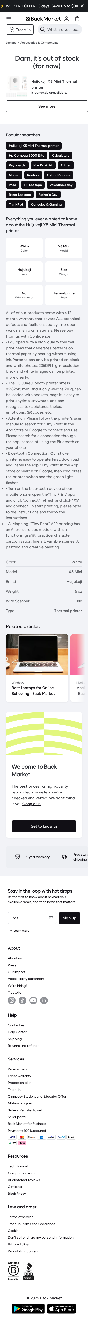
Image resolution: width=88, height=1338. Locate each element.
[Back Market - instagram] (12, 1000)
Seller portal (17, 1117)
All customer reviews (24, 1180)
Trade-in (14, 1089)
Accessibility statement (26, 979)
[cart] (77, 18)
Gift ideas (15, 1186)
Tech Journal (18, 1166)
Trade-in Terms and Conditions (31, 1224)
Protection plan (19, 1083)
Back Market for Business (27, 1124)
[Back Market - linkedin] (44, 1000)
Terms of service (20, 1217)
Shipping (15, 1039)
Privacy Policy (18, 1244)
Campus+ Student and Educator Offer (37, 1096)
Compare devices (21, 1173)
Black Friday (17, 1193)
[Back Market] (43, 19)
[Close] (82, 6)
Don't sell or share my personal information (41, 1237)
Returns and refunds (23, 1045)
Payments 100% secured (27, 1130)
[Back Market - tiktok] (22, 1000)
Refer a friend (18, 1069)
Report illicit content (23, 1251)
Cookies (14, 1230)
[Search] (42, 29)
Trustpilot (15, 992)
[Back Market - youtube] (33, 1000)
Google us (31, 803)
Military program (20, 1103)
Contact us (16, 1025)
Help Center (17, 1032)
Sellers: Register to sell (25, 1110)
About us (15, 958)
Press (12, 965)
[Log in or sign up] (66, 18)
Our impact (16, 972)
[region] (44, 669)
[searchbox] (63, 29)
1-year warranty (19, 1076)
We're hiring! (17, 985)
